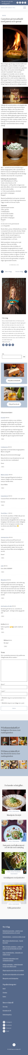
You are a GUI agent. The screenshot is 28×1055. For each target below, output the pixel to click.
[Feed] (25, 3)
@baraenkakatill (10, 728)
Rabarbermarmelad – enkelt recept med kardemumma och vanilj (13, 932)
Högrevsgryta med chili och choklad (13, 970)
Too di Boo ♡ (4, 513)
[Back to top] (14, 1045)
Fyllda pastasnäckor (14, 908)
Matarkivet (4, 580)
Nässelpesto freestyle (14, 815)
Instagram (9, 1022)
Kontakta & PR (7, 1010)
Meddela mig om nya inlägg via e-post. (13, 703)
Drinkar (5, 992)
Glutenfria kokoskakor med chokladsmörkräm (10, 959)
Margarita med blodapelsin (10, 978)
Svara (3, 466)
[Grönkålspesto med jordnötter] (14, 863)
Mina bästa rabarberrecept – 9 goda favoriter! (13, 942)
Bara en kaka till (10, 751)
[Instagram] (17, 3)
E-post (2, 691)
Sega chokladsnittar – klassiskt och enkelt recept (13, 953)
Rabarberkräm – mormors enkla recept (14, 937)
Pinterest (8, 1028)
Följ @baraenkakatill (14, 380)
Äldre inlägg (8, 271)
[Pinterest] (23, 3)
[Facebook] (20, 3)
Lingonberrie (4, 496)
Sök (3, 354)
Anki (2, 566)
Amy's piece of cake (6, 606)
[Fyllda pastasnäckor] (14, 893)
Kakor (4, 996)
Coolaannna (4, 447)
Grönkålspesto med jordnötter (14, 878)
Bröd (4, 988)
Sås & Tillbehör (15, 871)
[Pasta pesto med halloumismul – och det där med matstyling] (14, 831)
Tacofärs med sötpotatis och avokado (13, 974)
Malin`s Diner (4, 474)
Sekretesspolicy (7, 1014)
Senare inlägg (19, 271)
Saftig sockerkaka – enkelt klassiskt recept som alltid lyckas (13, 965)
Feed (7, 1031)
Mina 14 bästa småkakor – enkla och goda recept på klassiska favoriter (13, 947)
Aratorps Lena (5, 537)
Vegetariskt (15, 811)
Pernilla (3, 417)
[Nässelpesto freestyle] (14, 800)
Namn (3, 684)
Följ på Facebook (14, 404)
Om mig (5, 1006)
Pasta (4, 15)
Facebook (9, 1025)
